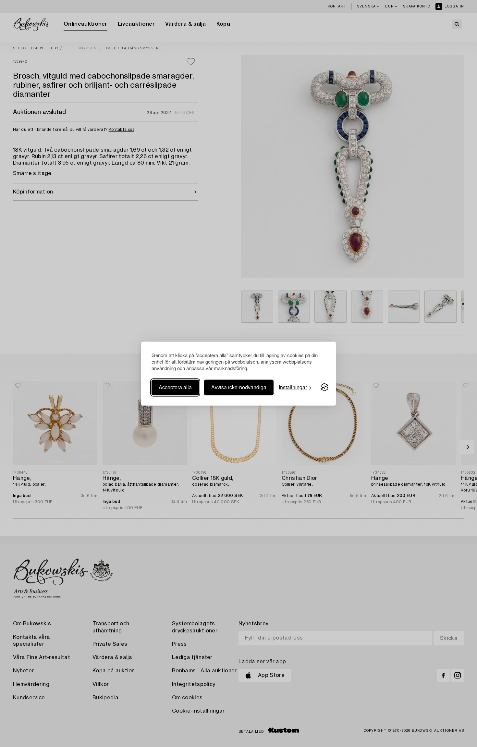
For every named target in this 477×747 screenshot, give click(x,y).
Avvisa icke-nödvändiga (238, 387)
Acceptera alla (175, 387)
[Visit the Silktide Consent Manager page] (324, 387)
